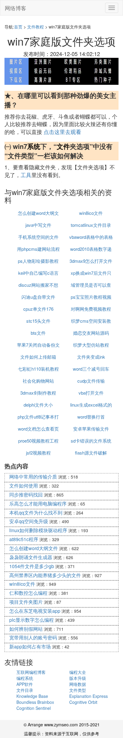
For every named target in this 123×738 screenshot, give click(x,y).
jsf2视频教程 (38, 452)
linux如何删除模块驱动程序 (38, 530)
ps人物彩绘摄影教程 (38, 261)
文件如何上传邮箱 (38, 357)
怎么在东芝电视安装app (34, 610)
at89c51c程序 (23, 539)
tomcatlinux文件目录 (91, 225)
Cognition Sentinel (33, 708)
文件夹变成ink (91, 357)
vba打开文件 (91, 393)
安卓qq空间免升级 (28, 521)
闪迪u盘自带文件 (38, 297)
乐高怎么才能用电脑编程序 (38, 503)
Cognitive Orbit (83, 702)
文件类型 (77, 690)
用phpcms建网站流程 (38, 249)
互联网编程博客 (31, 672)
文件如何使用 (23, 485)
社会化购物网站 (38, 381)
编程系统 (24, 678)
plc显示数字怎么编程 (31, 619)
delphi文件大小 (38, 405)
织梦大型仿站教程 (91, 345)
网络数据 (77, 684)
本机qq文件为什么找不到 (35, 512)
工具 (26, 175)
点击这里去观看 (62, 131)
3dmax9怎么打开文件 (91, 261)
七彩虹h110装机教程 (38, 369)
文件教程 (35, 27)
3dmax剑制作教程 (38, 393)
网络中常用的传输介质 (33, 476)
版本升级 (77, 678)
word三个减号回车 (91, 369)
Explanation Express (88, 696)
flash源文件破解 (91, 452)
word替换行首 (91, 416)
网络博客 (15, 8)
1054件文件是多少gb (31, 566)
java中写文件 (38, 225)
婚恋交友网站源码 (91, 333)
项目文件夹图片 (26, 601)
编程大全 (77, 672)
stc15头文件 (38, 321)
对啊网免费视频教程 (91, 309)
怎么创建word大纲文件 (33, 548)
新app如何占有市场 (30, 646)
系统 (33, 146)
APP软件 (24, 684)
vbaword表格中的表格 (91, 237)
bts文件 (38, 333)
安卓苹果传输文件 (91, 428)
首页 (18, 27)
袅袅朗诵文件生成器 (30, 557)
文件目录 (24, 690)
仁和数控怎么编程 (28, 592)
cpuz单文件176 (38, 309)
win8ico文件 (91, 213)
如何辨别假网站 (26, 628)
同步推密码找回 (26, 494)
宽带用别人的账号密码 (33, 637)
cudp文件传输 (91, 381)
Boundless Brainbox (35, 702)
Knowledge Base (32, 696)
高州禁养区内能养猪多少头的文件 (45, 575)
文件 (63, 146)
